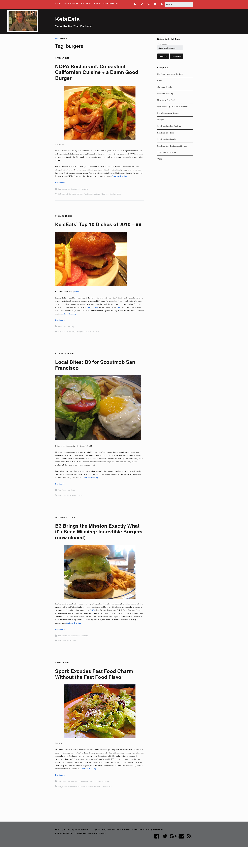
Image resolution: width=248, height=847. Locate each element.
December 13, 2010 (64, 353)
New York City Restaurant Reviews (172, 106)
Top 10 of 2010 (92, 331)
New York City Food (166, 100)
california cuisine (92, 193)
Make (66, 833)
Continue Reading (119, 176)
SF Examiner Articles (99, 781)
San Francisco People (166, 139)
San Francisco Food (66, 490)
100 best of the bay (66, 193)
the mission (71, 495)
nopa (119, 193)
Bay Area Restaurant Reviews (170, 73)
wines (80, 495)
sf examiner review (91, 786)
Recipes (160, 119)
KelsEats (67, 19)
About (58, 3)
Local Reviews (71, 3)
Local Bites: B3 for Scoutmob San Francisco (95, 364)
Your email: (162, 43)
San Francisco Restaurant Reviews (73, 188)
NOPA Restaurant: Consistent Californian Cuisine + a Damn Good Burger (96, 72)
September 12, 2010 (65, 517)
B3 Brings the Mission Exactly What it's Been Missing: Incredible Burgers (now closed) (99, 531)
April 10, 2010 (62, 662)
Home (57, 38)
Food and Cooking (66, 326)
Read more (60, 182)
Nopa (76, 291)
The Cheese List (111, 3)
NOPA (92, 610)
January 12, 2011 (63, 216)
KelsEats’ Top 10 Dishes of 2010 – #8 (98, 224)
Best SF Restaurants (90, 3)
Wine (159, 158)
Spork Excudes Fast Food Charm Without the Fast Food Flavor (94, 673)
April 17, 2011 (62, 58)
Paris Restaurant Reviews (168, 113)
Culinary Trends (164, 86)
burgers (80, 193)
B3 (119, 307)
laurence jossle (108, 193)
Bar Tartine (93, 307)
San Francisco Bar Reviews (169, 126)
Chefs (159, 80)
